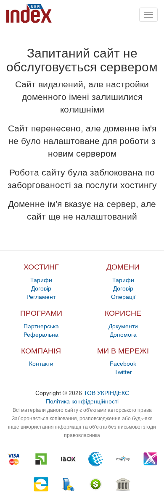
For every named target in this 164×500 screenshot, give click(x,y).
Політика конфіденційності (82, 401)
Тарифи (41, 280)
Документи (123, 326)
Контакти (41, 363)
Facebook (123, 363)
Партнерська (41, 326)
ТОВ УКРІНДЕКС (106, 393)
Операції (123, 296)
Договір (41, 288)
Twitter (123, 372)
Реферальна (41, 334)
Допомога (123, 334)
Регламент (41, 296)
